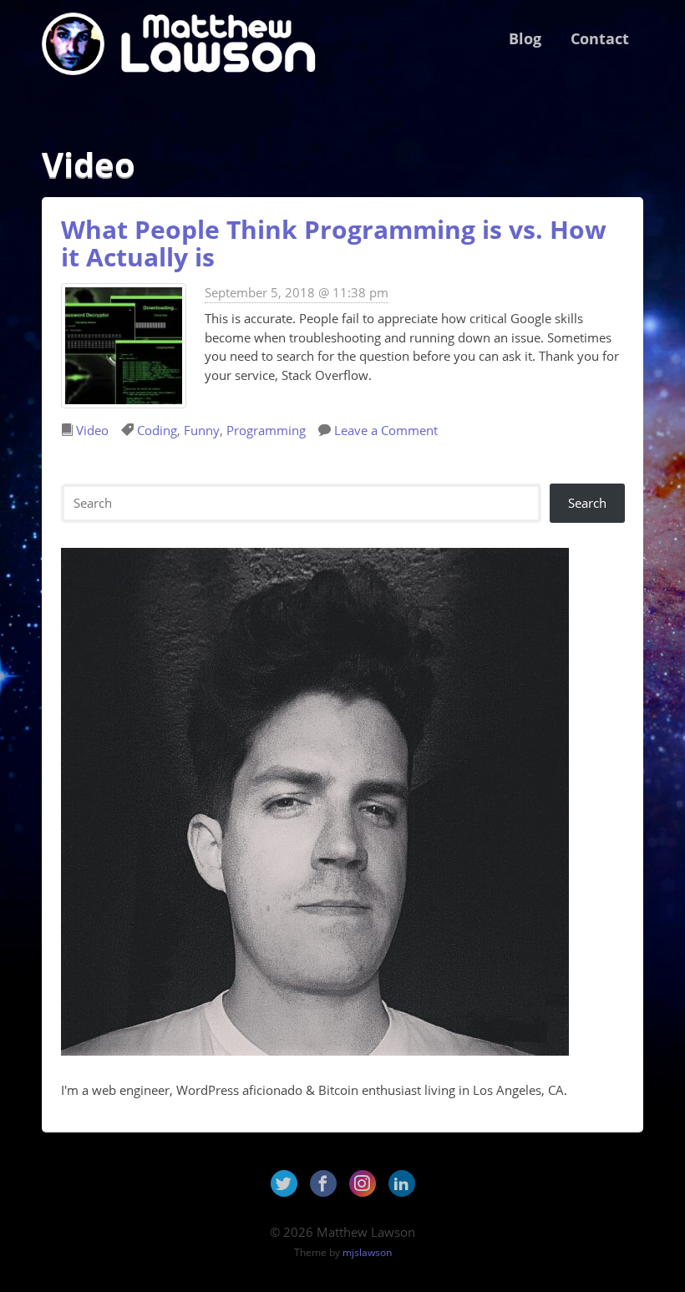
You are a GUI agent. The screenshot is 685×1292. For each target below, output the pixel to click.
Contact (600, 38)
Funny (202, 430)
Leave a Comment (386, 430)
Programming (266, 430)
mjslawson (367, 1252)
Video (92, 430)
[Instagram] (362, 1183)
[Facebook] (323, 1183)
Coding (157, 430)
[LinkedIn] (401, 1183)
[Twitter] (284, 1183)
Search (587, 502)
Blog (525, 38)
